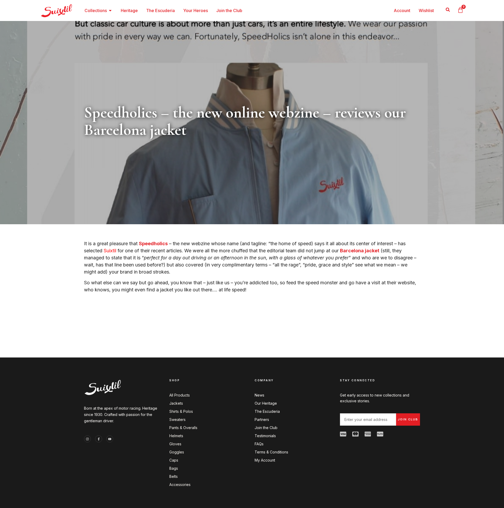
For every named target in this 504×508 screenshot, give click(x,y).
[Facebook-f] (98, 438)
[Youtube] (109, 438)
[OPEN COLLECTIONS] (110, 10)
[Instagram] (87, 438)
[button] (447, 9)
